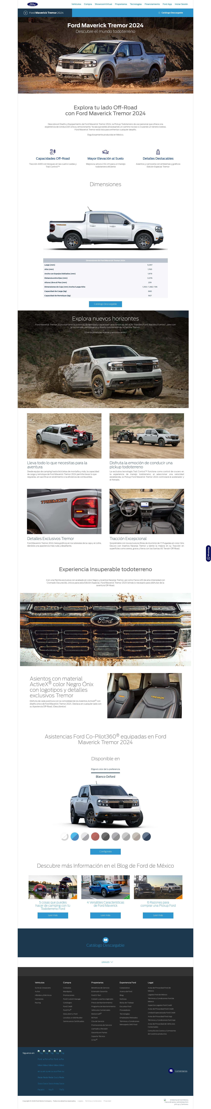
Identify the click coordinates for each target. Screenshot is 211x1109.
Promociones (68, 995)
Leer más (53, 915)
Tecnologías (125, 1014)
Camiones (39, 999)
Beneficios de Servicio (100, 988)
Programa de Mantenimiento (103, 1006)
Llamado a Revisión (99, 1029)
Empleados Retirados (129, 1018)
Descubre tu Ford (70, 1014)
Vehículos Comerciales (100, 1010)
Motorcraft (96, 1014)
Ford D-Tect (96, 995)
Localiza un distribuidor (72, 1018)
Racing (38, 1003)
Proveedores (125, 1010)
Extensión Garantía (99, 991)
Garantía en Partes (99, 1033)
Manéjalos (67, 991)
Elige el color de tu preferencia (105, 769)
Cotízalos (67, 988)
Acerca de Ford (126, 991)
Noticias (123, 999)
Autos (37, 991)
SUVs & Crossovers (43, 988)
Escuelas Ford (125, 1006)
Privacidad (107, 1101)
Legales (106, 962)
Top (196, 1097)
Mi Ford (94, 1018)
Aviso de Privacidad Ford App (160, 1016)
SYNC (94, 1040)
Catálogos (67, 1003)
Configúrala (106, 852)
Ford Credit (67, 1006)
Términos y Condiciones (93, 1101)
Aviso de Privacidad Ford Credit (161, 1009)
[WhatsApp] (208, 553)
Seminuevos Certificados (73, 1021)
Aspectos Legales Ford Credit (160, 1005)
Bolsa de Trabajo (127, 1003)
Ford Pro (67, 1010)
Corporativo (125, 988)
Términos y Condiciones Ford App (161, 1020)
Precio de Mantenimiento (101, 1003)
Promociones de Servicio (101, 1025)
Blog (121, 995)
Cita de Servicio (97, 1021)
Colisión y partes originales (102, 999)
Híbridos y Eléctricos (43, 995)
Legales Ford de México (157, 995)
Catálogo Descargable (172, 13)
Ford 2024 (46, 12)
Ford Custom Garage (71, 999)
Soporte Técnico (98, 1036)
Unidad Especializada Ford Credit (161, 1013)
